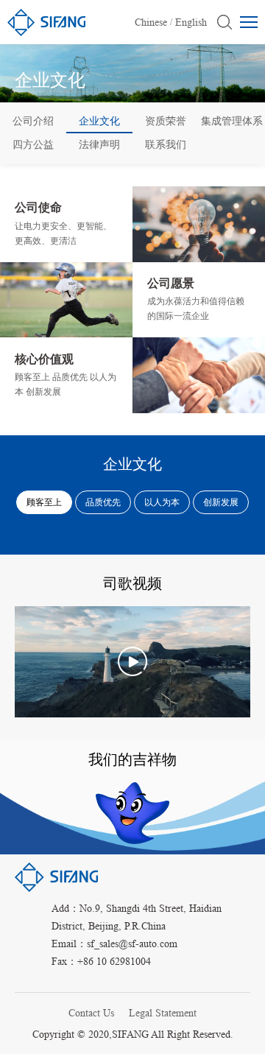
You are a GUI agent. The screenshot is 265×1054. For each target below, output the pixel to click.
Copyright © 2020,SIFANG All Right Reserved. (132, 1034)
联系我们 (165, 144)
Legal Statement (163, 1013)
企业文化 (99, 121)
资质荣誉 (165, 121)
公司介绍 (33, 121)
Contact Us (91, 1013)
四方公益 (33, 144)
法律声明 (99, 144)
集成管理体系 (232, 121)
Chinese (151, 22)
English (191, 22)
